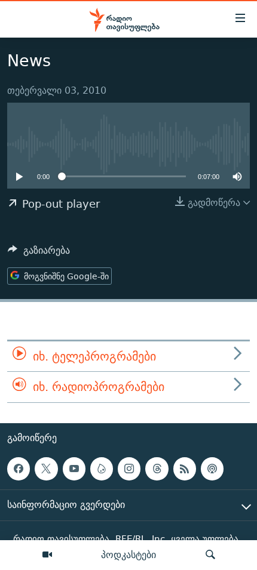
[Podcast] (212, 468)
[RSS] (184, 468)
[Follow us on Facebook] (18, 468)
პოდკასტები (128, 554)
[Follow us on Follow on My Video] (101, 468)
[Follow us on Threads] (156, 468)
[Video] (47, 555)
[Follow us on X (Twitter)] (46, 468)
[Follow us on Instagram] (129, 468)
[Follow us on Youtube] (74, 468)
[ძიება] (210, 555)
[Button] (39, 253)
